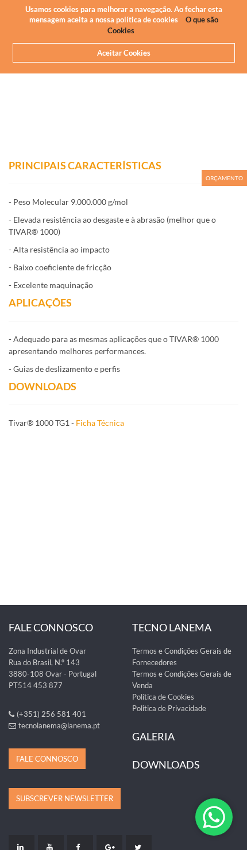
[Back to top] (232, 835)
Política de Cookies (163, 696)
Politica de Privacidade (169, 708)
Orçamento (224, 177)
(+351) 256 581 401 (51, 714)
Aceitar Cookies (123, 52)
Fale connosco (47, 758)
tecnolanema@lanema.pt (59, 725)
